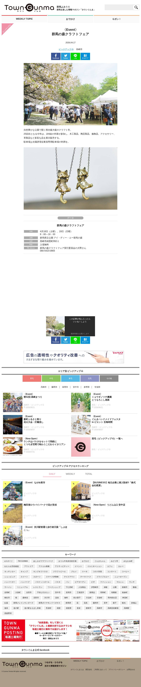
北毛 (90, 378)
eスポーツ (8, 561)
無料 (66, 598)
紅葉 (6, 603)
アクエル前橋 (44, 566)
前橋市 (124, 587)
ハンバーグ (25, 582)
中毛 (51, 378)
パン (67, 582)
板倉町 (125, 592)
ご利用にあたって (100, 670)
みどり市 (114, 561)
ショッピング (9, 577)
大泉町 (18, 592)
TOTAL (88, 474)
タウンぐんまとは (77, 670)
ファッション (105, 582)
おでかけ (85, 561)
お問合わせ (131, 670)
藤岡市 (95, 603)
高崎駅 (126, 608)
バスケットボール (42, 582)
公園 (114, 587)
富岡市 (68, 592)
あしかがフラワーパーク (43, 561)
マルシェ (120, 582)
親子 (114, 603)
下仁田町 (69, 587)
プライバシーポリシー (117, 670)
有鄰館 (114, 592)
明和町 (103, 592)
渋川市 (47, 598)
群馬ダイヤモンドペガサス (49, 603)
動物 (134, 587)
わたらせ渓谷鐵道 (11, 566)
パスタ (57, 582)
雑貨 (58, 608)
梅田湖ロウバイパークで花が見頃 (40, 505)
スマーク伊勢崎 (52, 577)
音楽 (78, 608)
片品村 (88, 598)
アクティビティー (62, 566)
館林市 (88, 608)
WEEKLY (70, 474)
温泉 (57, 598)
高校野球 (8, 613)
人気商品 (82, 587)
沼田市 (36, 598)
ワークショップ (54, 587)
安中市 (57, 592)
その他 (109, 378)
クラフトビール (59, 572)
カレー (121, 566)
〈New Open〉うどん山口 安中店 (108, 505)
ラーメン (8, 587)
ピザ (93, 582)
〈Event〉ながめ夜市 (34, 482)
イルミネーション (94, 566)
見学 (105, 603)
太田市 (29, 592)
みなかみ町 (128, 561)
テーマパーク (85, 577)
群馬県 (68, 603)
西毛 (32, 378)
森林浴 (25, 598)
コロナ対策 (97, 572)
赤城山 (133, 603)
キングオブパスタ (40, 572)
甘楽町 (99, 598)
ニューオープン (121, 577)
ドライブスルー (103, 577)
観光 (124, 603)
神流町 (125, 598)
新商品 (92, 592)
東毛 (70, 378)
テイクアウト (69, 577)
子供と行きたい (43, 592)
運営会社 (88, 670)
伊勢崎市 (94, 587)
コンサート (111, 572)
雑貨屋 (68, 608)
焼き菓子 (77, 598)
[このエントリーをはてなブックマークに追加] (85, 59)
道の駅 (16, 608)
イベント (78, 566)
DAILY (52, 474)
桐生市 (7, 598)
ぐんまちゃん (100, 561)
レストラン (37, 587)
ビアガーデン (80, 582)
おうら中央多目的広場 (67, 561)
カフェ (110, 566)
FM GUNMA (23, 561)
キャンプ (24, 572)
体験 (105, 587)
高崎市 (99, 608)
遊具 (6, 608)
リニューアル (22, 587)
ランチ (132, 582)
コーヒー (125, 572)
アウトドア (28, 566)
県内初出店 (112, 598)
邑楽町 (48, 608)
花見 (85, 603)
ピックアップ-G (66, 49)
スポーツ (36, 577)
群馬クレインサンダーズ (23, 603)
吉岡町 (7, 592)
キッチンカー (9, 572)
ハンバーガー (9, 582)
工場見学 (80, 592)
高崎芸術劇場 (113, 608)
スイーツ (24, 577)
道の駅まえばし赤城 (32, 608)
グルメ (74, 572)
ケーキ (84, 572)
